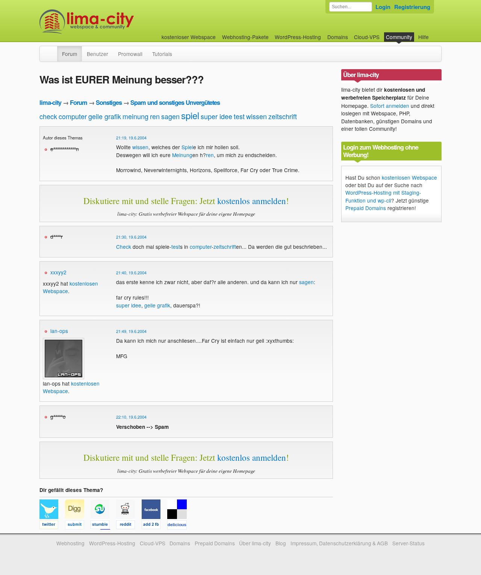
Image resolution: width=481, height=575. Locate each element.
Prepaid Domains (365, 208)
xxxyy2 (58, 272)
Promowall (130, 54)
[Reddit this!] (129, 526)
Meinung (182, 155)
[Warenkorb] (435, 33)
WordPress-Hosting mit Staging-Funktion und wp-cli (383, 196)
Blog (280, 543)
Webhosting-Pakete (245, 37)
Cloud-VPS (367, 37)
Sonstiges (109, 102)
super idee (216, 116)
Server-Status (408, 543)
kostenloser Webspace (189, 37)
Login (382, 7)
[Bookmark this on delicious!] (179, 526)
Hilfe (423, 37)
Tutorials (162, 54)
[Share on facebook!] (154, 526)
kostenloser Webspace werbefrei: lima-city (114, 21)
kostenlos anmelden (251, 200)
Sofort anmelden (389, 105)
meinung (135, 116)
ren (155, 116)
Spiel (187, 147)
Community (399, 37)
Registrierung (412, 7)
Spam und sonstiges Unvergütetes (175, 102)
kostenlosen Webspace (409, 177)
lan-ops (59, 330)
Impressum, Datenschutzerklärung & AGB (339, 543)
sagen (170, 116)
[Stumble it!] (103, 526)
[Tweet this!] (52, 526)
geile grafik (104, 116)
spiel (190, 115)
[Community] (52, 50)
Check (123, 246)
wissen (256, 116)
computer (73, 116)
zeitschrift (282, 116)
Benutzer (97, 54)
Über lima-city (255, 543)
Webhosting (70, 543)
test (239, 116)
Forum (69, 54)
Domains (337, 37)
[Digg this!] (78, 526)
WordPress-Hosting (298, 37)
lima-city (50, 102)
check (48, 116)
